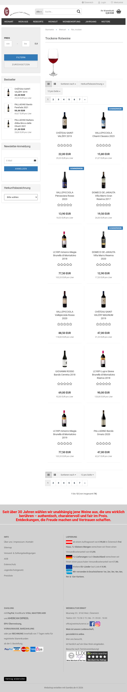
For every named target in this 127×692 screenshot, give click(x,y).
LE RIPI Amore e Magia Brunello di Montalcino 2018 (64, 255)
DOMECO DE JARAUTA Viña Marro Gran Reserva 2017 (103, 195)
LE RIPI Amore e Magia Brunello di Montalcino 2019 (64, 434)
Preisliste (8, 575)
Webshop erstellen (53, 687)
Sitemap (8, 547)
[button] (87, 2)
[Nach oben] (118, 687)
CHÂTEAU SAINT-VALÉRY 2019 (64, 134)
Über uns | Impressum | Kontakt (18, 542)
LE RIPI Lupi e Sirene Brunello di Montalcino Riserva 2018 (103, 374)
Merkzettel (118, 2)
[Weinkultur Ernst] (17, 11)
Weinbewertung (71, 21)
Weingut (53, 21)
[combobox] (68, 84)
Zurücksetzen (21, 64)
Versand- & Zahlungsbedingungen (20, 553)
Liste (97, 566)
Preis (7, 38)
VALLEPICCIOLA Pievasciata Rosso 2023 (64, 195)
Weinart (8, 21)
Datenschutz (10, 564)
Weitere (105, 21)
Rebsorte (38, 21)
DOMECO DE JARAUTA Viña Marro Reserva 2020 (103, 255)
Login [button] (103, 2)
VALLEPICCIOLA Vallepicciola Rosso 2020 (65, 315)
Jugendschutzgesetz (13, 570)
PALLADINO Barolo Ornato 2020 (103, 433)
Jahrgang (90, 21)
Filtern (20, 57)
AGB (6, 559)
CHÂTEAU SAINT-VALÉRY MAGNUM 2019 (103, 315)
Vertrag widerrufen (15, 679)
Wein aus (23, 21)
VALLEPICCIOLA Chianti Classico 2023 (103, 134)
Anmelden (21, 169)
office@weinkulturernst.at (77, 624)
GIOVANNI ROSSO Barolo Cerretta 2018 (64, 373)
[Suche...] (78, 12)
